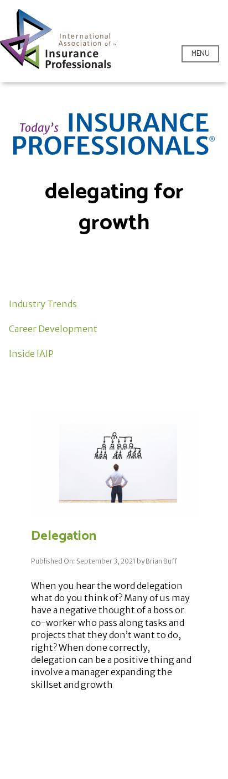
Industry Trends (43, 303)
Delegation (63, 536)
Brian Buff (161, 561)
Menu (200, 54)
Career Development (53, 328)
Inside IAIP (31, 353)
